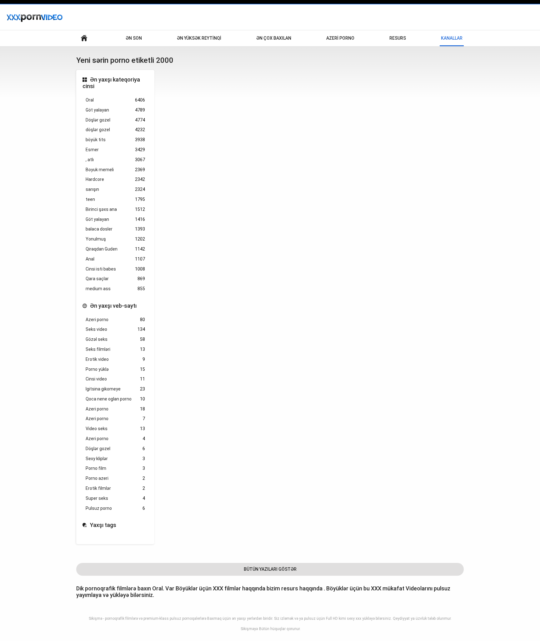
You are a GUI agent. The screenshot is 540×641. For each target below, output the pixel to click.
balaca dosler (115, 228)
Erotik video (115, 359)
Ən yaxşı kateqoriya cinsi (111, 83)
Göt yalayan (115, 109)
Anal (115, 258)
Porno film (115, 468)
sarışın (115, 189)
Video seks (115, 428)
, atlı (115, 159)
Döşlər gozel (115, 119)
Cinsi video (115, 378)
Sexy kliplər (115, 458)
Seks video (115, 329)
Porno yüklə (115, 369)
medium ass (115, 288)
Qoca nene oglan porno (115, 398)
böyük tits (115, 139)
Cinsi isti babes (115, 268)
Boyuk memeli (115, 169)
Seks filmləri (115, 349)
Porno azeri (115, 478)
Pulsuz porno (115, 508)
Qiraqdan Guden (115, 248)
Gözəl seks (115, 339)
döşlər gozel (115, 129)
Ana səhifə (84, 38)
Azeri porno (340, 38)
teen (115, 199)
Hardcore (115, 179)
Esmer (115, 149)
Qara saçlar (115, 278)
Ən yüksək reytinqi (199, 38)
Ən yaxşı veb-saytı (113, 305)
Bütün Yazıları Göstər (270, 569)
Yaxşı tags (103, 525)
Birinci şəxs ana (115, 209)
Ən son (134, 38)
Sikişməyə (249, 629)
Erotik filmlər (115, 488)
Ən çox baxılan (273, 38)
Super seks (115, 498)
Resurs (397, 38)
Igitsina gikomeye (115, 388)
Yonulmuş (115, 238)
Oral (115, 99)
